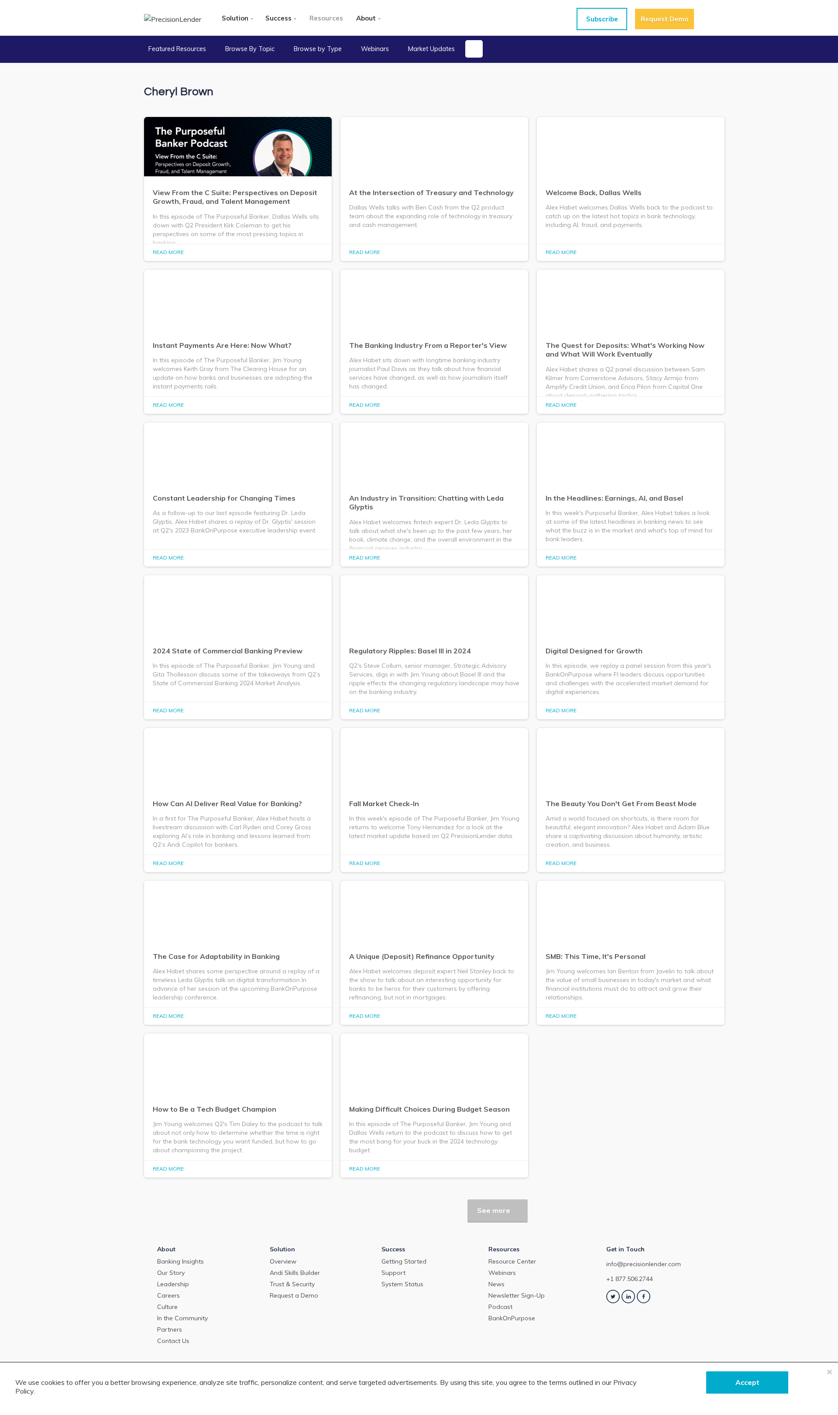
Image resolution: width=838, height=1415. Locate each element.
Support (393, 1273)
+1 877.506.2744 (629, 1279)
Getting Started (403, 1261)
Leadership (173, 1284)
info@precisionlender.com (643, 1264)
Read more (168, 252)
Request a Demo (294, 1295)
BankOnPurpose (511, 1318)
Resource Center (512, 1261)
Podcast (500, 1307)
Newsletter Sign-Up (516, 1295)
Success (278, 18)
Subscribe (602, 19)
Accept (747, 1382)
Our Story (171, 1273)
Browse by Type (318, 49)
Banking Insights (180, 1261)
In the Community (182, 1318)
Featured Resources (177, 49)
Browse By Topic (250, 49)
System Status (402, 1284)
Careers (168, 1295)
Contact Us (173, 1341)
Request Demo (664, 19)
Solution (235, 18)
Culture (167, 1307)
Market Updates (431, 49)
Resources (326, 18)
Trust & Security (292, 1284)
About (366, 18)
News (496, 1284)
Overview (283, 1261)
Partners (169, 1329)
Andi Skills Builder (295, 1273)
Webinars (375, 49)
